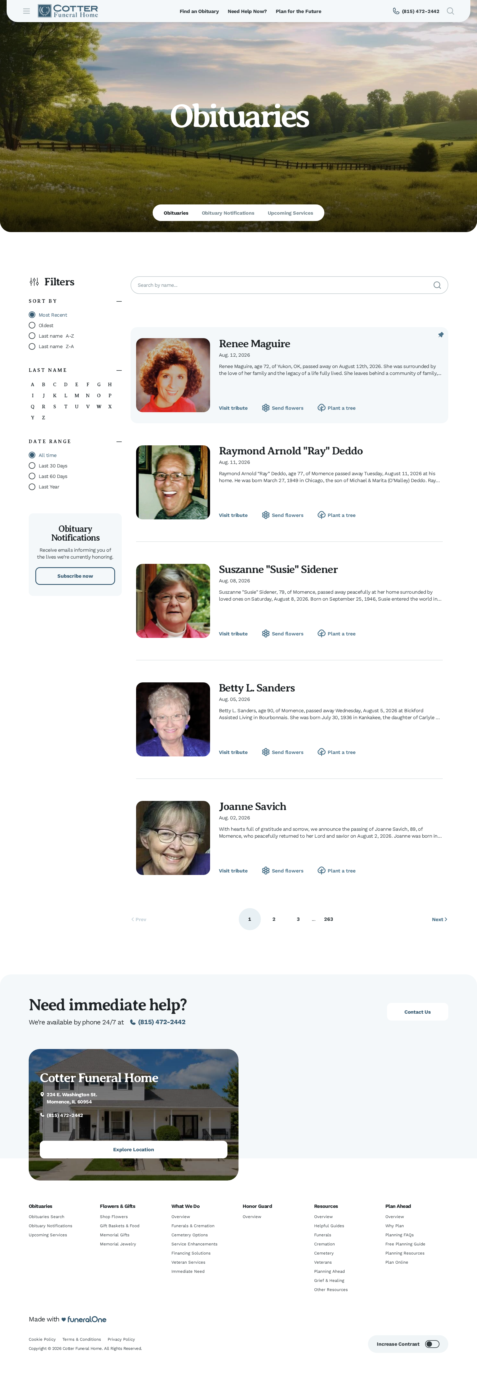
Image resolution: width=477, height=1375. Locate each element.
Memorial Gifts (114, 1234)
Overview (180, 1216)
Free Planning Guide (405, 1244)
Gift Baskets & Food (119, 1225)
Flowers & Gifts (117, 1206)
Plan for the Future (298, 11)
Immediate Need (188, 1271)
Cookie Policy (42, 1339)
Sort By (43, 301)
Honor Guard (257, 1206)
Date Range (50, 441)
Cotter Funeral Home (99, 1077)
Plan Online (396, 1262)
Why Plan (394, 1225)
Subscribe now (75, 576)
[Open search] (450, 11)
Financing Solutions (191, 1253)
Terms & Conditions (81, 1339)
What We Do (185, 1206)
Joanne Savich (252, 806)
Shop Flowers (114, 1216)
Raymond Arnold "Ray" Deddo (291, 451)
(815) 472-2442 (161, 1022)
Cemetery (324, 1253)
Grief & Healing (329, 1280)
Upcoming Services (48, 1234)
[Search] (437, 285)
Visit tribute (233, 408)
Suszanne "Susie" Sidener (278, 569)
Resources (326, 1206)
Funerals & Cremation (192, 1225)
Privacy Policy (121, 1339)
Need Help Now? (247, 11)
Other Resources (331, 1289)
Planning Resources (405, 1253)
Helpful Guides (329, 1225)
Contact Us (417, 1012)
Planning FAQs (399, 1234)
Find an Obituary (199, 11)
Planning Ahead (329, 1271)
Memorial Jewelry (118, 1244)
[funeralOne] (87, 1319)
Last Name (48, 370)
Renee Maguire (254, 343)
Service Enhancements (194, 1244)
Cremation (324, 1244)
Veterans (323, 1262)
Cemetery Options (189, 1234)
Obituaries (40, 1206)
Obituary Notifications (50, 1225)
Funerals (322, 1234)
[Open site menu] (26, 11)
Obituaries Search (46, 1216)
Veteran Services (188, 1262)
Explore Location (133, 1149)
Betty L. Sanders (257, 688)
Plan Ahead (398, 1206)
